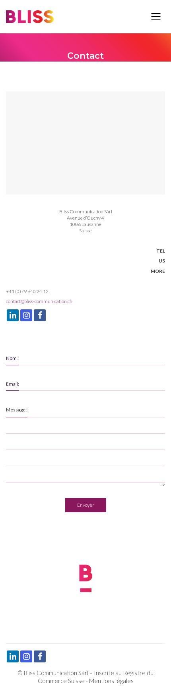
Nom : (12, 358)
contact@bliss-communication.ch (39, 301)
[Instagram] (26, 315)
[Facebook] (40, 315)
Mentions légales (111, 680)
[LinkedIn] (13, 315)
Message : (16, 410)
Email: (12, 384)
